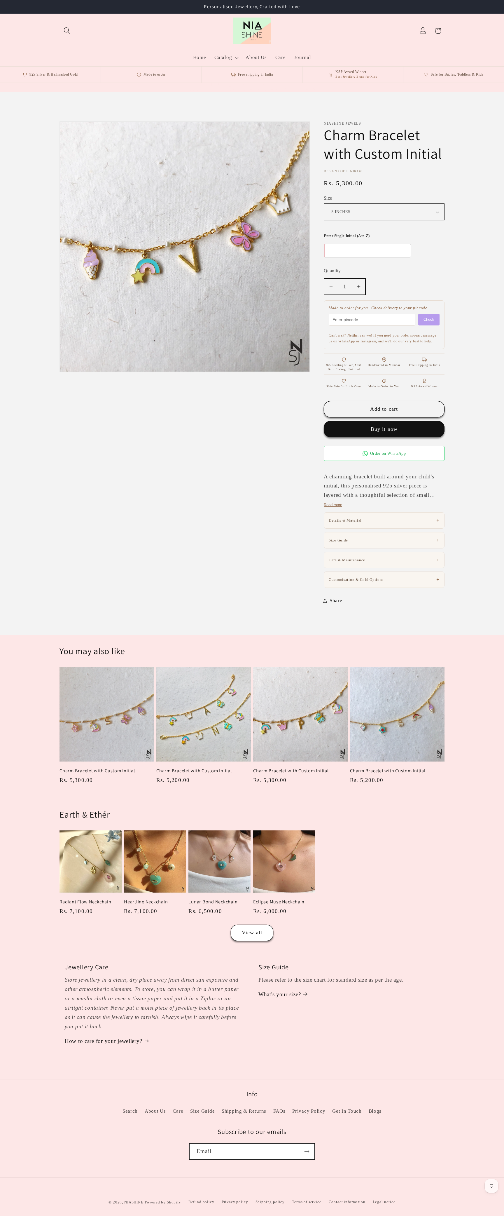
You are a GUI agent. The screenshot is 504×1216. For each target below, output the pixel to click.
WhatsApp (346, 341)
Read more (333, 505)
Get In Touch (347, 1111)
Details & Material (384, 520)
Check (429, 319)
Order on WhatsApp (388, 453)
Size (328, 198)
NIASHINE (134, 1202)
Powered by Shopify (163, 1202)
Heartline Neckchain (146, 902)
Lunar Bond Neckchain (212, 902)
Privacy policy (235, 1202)
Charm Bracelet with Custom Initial (97, 771)
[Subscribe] (306, 1151)
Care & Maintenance (384, 560)
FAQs (279, 1111)
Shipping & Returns (244, 1111)
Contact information (347, 1202)
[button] (67, 31)
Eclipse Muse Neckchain (279, 902)
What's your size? (279, 994)
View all (252, 932)
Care (178, 1111)
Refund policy (201, 1202)
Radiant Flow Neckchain (85, 902)
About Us (155, 1111)
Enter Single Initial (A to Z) (347, 236)
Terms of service (306, 1202)
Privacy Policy (308, 1111)
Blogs (375, 1111)
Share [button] (336, 600)
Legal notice (384, 1202)
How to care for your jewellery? (103, 1041)
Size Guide (384, 540)
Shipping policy (270, 1202)
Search (130, 1111)
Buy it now (384, 429)
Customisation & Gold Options (384, 579)
